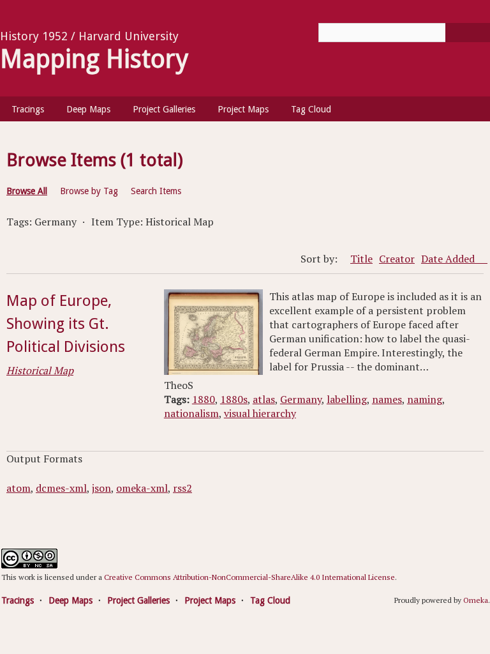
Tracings (27, 109)
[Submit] (467, 32)
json (101, 488)
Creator (397, 259)
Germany (301, 399)
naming (424, 399)
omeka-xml (142, 488)
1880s (234, 399)
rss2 (182, 488)
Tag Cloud (311, 109)
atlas (264, 399)
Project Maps (243, 109)
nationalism (191, 413)
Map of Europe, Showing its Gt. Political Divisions (65, 324)
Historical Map (39, 370)
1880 (203, 399)
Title (361, 259)
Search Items (156, 191)
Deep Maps (88, 109)
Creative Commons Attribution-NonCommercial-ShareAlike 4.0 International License (249, 577)
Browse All (26, 191)
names (387, 399)
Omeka (475, 600)
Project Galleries (164, 109)
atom (18, 488)
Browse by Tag (89, 191)
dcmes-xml (61, 488)
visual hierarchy (260, 413)
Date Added (449, 259)
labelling (347, 399)
